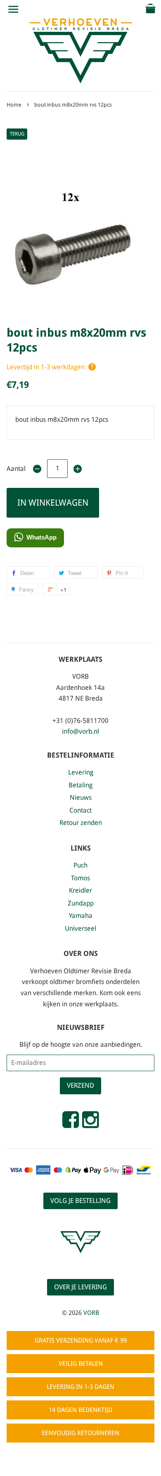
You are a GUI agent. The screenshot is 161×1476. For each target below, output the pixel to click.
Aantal (16, 469)
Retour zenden (80, 823)
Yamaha (80, 916)
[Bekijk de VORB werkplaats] (80, 1260)
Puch (80, 865)
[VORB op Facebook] (70, 1123)
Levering (80, 772)
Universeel (80, 928)
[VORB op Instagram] (90, 1123)
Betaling (80, 785)
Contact (80, 810)
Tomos (80, 878)
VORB (91, 1313)
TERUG (17, 134)
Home (14, 105)
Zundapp (81, 903)
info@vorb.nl (80, 731)
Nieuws (81, 797)
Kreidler (80, 890)
